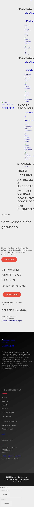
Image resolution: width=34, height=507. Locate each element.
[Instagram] (8, 327)
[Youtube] (18, 327)
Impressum (25, 480)
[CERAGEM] (9, 103)
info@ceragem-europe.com (11, 456)
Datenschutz (17, 482)
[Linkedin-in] (13, 327)
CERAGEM (8, 108)
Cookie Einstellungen (10, 480)
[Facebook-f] (4, 327)
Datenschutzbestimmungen (12, 321)
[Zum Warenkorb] (30, 3)
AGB (3, 434)
